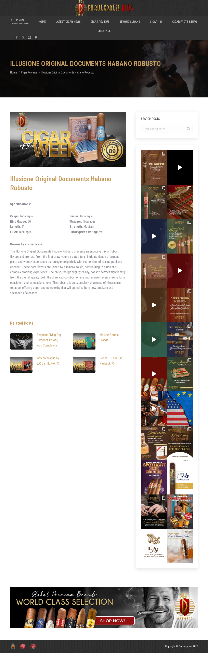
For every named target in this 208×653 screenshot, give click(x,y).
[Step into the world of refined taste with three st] (180, 339)
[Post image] (21, 341)
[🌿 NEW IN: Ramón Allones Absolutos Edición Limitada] (154, 271)
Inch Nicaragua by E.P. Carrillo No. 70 (48, 360)
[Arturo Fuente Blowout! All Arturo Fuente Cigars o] (154, 477)
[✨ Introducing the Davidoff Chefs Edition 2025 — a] (154, 305)
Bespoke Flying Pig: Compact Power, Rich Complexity (49, 340)
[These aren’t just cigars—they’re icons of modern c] (180, 477)
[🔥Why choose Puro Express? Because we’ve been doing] (154, 546)
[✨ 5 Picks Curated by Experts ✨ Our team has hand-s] (180, 305)
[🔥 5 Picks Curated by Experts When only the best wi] (180, 443)
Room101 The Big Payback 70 (111, 360)
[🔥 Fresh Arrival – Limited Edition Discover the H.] (154, 202)
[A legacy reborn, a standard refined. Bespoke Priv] (180, 167)
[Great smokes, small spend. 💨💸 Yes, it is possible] (154, 443)
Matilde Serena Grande (109, 337)
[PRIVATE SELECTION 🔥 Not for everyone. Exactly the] (154, 374)
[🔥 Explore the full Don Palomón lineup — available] (154, 408)
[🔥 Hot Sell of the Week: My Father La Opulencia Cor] (154, 236)
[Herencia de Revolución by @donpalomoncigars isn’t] (180, 202)
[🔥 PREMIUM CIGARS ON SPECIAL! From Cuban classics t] (180, 236)
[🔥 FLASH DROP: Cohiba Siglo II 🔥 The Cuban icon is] (180, 511)
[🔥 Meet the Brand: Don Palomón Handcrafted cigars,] (180, 546)
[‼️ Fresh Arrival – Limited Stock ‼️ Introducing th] (180, 374)
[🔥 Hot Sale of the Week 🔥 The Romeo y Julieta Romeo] (180, 271)
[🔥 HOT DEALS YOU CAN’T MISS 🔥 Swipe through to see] (154, 339)
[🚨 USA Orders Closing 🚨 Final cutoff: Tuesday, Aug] (180, 408)
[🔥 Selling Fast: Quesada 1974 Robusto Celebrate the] (154, 167)
